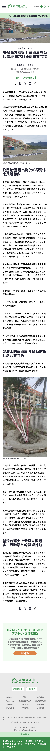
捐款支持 (31, 689)
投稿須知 (40, 704)
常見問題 (9, 704)
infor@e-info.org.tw (29, 730)
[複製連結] (35, 83)
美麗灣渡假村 (28, 77)
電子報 (36, 6)
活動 (25, 697)
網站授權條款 (40, 700)
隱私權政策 (9, 708)
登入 (46, 6)
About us (10, 700)
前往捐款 (25, 653)
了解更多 (11, 747)
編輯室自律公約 (25, 700)
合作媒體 (25, 704)
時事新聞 (20, 65)
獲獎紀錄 (25, 708)
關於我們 (40, 697)
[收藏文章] (14, 83)
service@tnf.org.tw (28, 727)
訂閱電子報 (17, 689)
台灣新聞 (29, 65)
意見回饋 (40, 708)
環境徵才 (9, 697)
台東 (18, 77)
